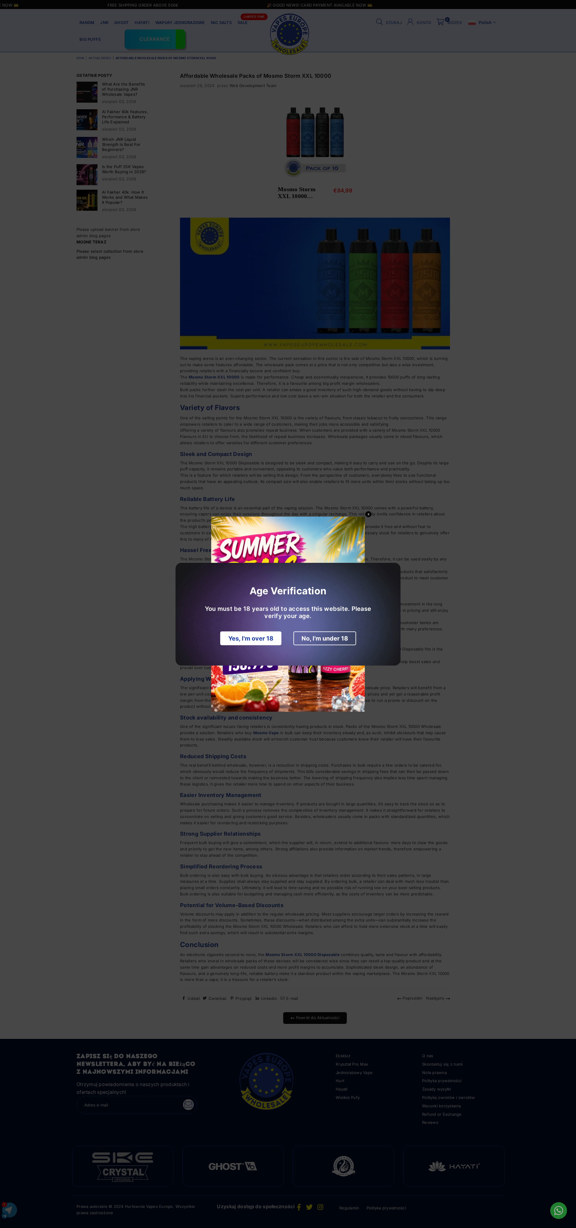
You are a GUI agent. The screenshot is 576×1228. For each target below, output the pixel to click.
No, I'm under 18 (325, 638)
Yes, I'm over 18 (250, 638)
